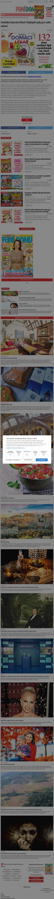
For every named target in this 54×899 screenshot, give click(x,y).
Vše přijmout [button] (41, 459)
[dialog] (27, 449)
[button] (27, 448)
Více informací (39, 445)
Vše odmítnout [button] (28, 459)
